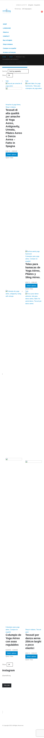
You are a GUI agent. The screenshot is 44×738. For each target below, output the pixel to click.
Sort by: (4, 71)
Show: (4, 75)
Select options (11, 154)
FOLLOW (7, 685)
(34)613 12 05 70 (21, 5)
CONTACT (6, 36)
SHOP (5, 24)
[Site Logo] (6, 11)
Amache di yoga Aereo (13, 104)
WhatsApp (18, 9)
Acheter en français (9, 52)
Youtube (8, 731)
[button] (36, 12)
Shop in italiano (8, 44)
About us (6, 32)
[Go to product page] (14, 458)
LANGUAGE (7, 28)
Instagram (12, 731)
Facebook (4, 731)
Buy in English (7, 40)
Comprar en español (9, 48)
